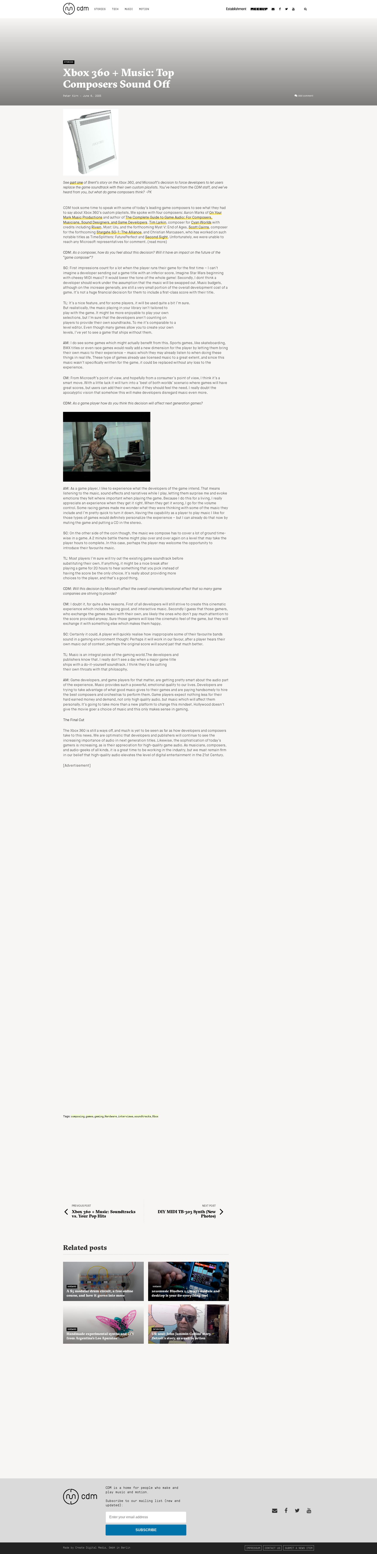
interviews (125, 1116)
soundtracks (142, 1116)
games (89, 1116)
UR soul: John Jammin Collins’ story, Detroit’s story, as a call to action (181, 1336)
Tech (115, 9)
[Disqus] (146, 1408)
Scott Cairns (198, 227)
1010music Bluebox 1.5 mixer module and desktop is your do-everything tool (186, 1293)
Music (129, 9)
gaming (99, 1116)
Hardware (111, 1116)
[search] (305, 9)
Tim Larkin (157, 222)
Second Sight (156, 237)
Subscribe (146, 1530)
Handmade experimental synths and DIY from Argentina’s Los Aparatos (100, 1336)
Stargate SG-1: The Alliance (119, 232)
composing (78, 1116)
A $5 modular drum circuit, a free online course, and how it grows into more (100, 1293)
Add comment (305, 96)
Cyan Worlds (201, 222)
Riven (96, 227)
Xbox (155, 1116)
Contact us (272, 1548)
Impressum (253, 1548)
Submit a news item (298, 1548)
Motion (144, 9)
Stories (100, 9)
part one (76, 183)
